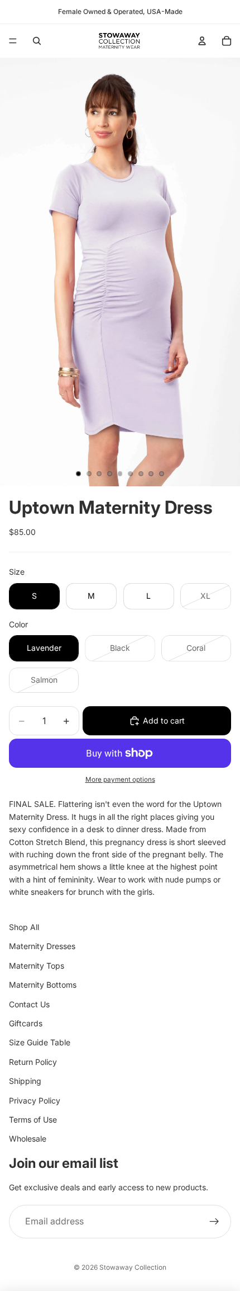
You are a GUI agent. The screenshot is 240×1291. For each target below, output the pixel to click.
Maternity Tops (36, 965)
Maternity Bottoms (42, 985)
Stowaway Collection (132, 1267)
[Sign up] (214, 1222)
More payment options (120, 779)
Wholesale (27, 1139)
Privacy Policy (34, 1100)
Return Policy (33, 1062)
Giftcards (25, 1023)
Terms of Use (33, 1119)
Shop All (24, 927)
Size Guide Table (39, 1043)
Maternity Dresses (42, 946)
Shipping (25, 1081)
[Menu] (13, 41)
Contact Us (29, 1004)
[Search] (37, 41)
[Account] (202, 41)
